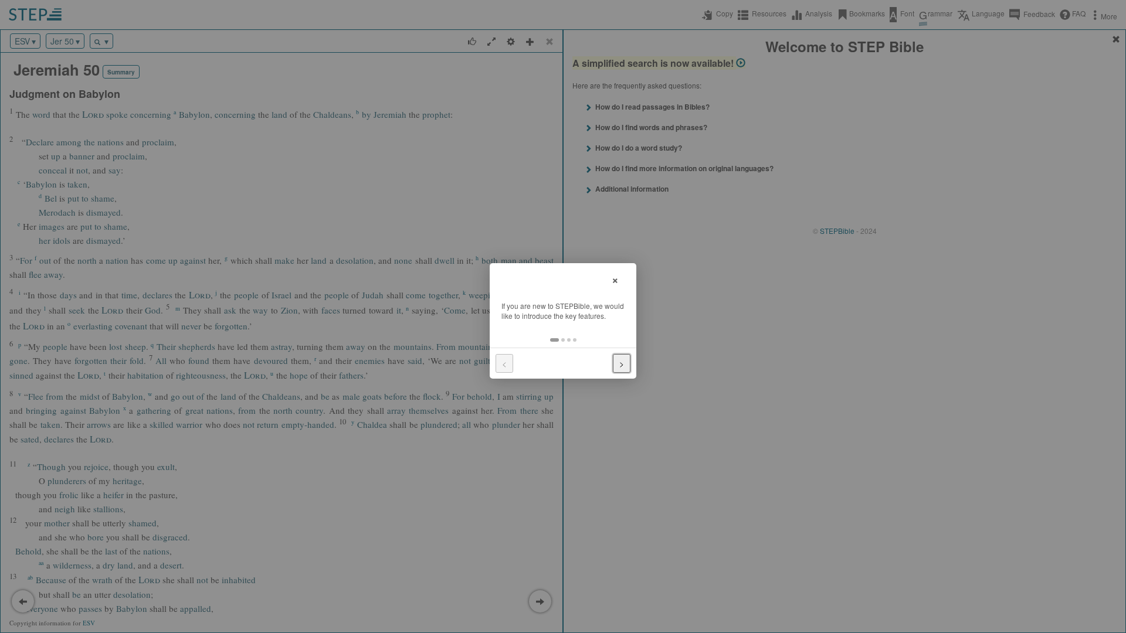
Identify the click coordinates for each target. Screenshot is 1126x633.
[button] (554, 340)
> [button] (621, 363)
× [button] (615, 278)
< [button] (504, 363)
